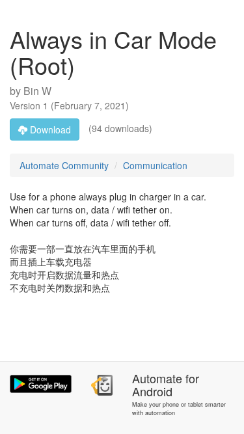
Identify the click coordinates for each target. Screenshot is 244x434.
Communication (155, 165)
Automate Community (64, 165)
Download (49, 129)
